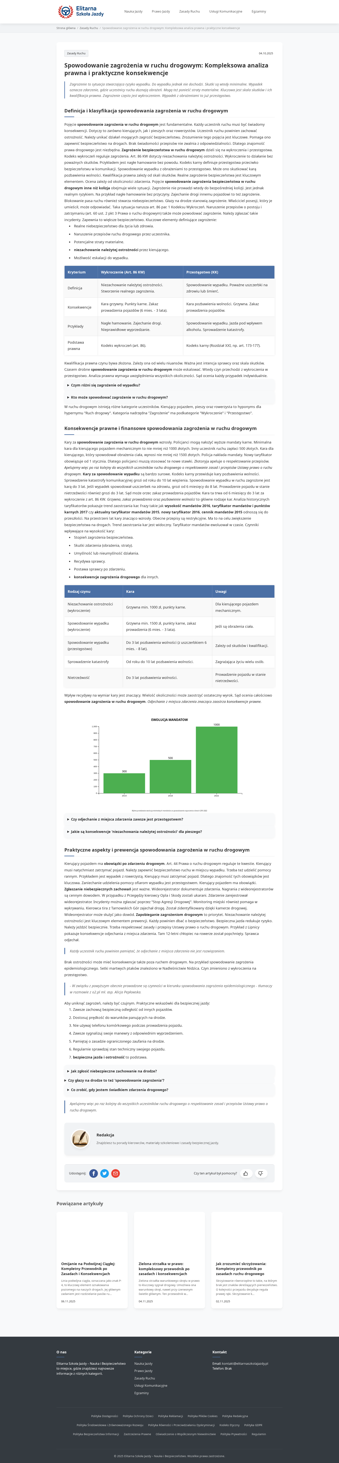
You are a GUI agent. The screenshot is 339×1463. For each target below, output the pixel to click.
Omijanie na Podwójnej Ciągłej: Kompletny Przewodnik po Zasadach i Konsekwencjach (88, 1268)
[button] (246, 1173)
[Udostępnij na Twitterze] (104, 1173)
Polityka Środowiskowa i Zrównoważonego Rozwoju (110, 1425)
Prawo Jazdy (161, 11)
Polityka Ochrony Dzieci (138, 1416)
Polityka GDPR (253, 1425)
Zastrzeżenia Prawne (137, 1434)
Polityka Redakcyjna (235, 1416)
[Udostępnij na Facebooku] (93, 1173)
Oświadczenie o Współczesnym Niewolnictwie (186, 1434)
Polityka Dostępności (104, 1416)
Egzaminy (259, 11)
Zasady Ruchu (189, 11)
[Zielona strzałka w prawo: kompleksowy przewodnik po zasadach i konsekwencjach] (169, 1232)
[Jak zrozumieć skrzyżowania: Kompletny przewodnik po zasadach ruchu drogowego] (246, 1232)
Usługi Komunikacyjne (225, 11)
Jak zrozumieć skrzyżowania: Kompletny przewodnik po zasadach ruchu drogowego (241, 1268)
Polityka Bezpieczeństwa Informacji (96, 1434)
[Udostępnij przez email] (115, 1173)
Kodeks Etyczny (230, 1425)
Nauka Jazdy (133, 11)
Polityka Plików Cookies (203, 1416)
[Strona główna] (82, 12)
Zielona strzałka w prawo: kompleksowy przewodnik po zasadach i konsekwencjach (164, 1268)
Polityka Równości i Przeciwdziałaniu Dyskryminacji (181, 1425)
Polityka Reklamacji (170, 1416)
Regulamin (259, 1434)
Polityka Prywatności (234, 1434)
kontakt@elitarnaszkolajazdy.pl (245, 1363)
